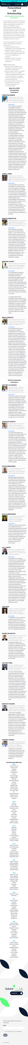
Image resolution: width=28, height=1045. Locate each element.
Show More (11, 104)
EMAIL (5, 1032)
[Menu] (26, 4)
